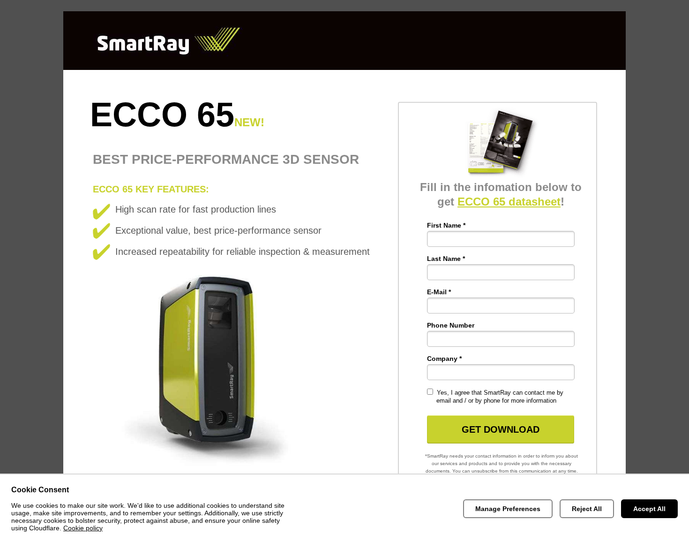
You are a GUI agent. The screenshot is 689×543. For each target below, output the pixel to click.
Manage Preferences (507, 508)
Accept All (649, 508)
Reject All (587, 508)
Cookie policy (83, 528)
